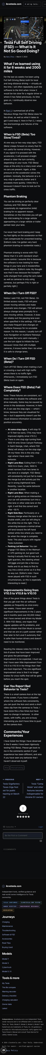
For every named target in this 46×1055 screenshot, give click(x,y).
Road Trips (6, 943)
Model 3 (5, 963)
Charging (6, 922)
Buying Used (7, 947)
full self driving (17, 768)
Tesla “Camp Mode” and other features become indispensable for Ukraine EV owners (34, 788)
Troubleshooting (8, 930)
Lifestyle (8, 38)
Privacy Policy (10, 1050)
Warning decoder (9, 992)
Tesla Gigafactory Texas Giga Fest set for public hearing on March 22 (11, 788)
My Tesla (5, 983)
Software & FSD (8, 935)
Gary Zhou (10, 57)
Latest (4, 1008)
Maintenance (7, 926)
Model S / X (6, 971)
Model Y (5, 959)
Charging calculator (10, 1000)
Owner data (7, 1004)
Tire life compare (9, 987)
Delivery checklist (9, 996)
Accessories (7, 939)
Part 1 (8, 111)
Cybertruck (6, 967)
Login (40, 827)
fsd (6, 768)
